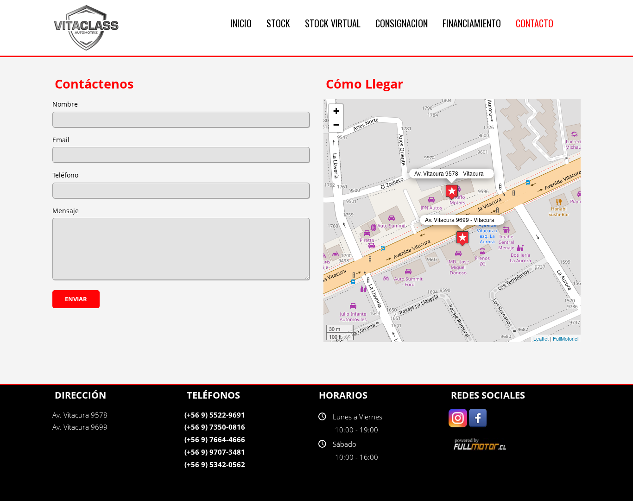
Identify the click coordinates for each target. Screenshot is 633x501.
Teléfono (65, 175)
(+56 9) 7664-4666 (214, 439)
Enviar (76, 299)
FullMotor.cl (565, 338)
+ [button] (336, 111)
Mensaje (65, 210)
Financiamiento (472, 23)
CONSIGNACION (401, 23)
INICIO (241, 23)
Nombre (65, 104)
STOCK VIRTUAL (333, 23)
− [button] (336, 125)
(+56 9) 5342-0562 (214, 464)
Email (61, 139)
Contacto (534, 23)
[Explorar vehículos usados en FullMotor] (481, 443)
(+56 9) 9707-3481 (214, 452)
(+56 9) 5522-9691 (214, 414)
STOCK (278, 23)
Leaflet (541, 338)
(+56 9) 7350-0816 (214, 426)
